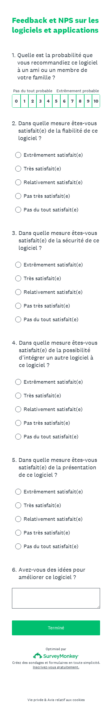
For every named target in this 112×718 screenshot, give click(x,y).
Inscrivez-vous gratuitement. (56, 667)
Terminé (56, 628)
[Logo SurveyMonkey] (56, 656)
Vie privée (35, 699)
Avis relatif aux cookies (66, 699)
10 (96, 101)
